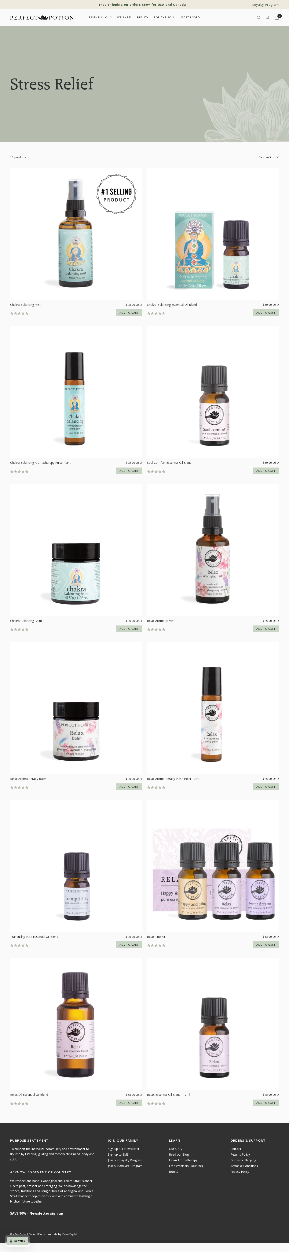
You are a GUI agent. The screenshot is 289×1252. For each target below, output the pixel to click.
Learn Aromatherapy (183, 1160)
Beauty (143, 17)
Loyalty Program (265, 5)
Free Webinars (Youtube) (186, 1166)
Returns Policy (240, 1154)
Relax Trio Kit (156, 937)
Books (173, 1172)
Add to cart (129, 312)
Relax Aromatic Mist (161, 621)
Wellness (124, 17)
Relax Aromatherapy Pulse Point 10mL (173, 779)
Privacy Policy (239, 1172)
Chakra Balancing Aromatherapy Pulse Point (40, 463)
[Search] (259, 17)
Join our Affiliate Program (125, 1166)
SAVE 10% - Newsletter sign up (36, 1213)
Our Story (175, 1149)
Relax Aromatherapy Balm (28, 779)
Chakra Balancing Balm (26, 621)
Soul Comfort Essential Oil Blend (169, 463)
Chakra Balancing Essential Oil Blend (172, 305)
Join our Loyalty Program (125, 1160)
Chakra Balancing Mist (25, 305)
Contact (235, 1149)
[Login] (268, 17)
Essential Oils (100, 17)
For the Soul (165, 17)
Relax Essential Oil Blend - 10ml (168, 1095)
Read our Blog (179, 1154)
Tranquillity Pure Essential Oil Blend (34, 937)
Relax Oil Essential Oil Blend (29, 1095)
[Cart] (277, 18)
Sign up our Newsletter (123, 1149)
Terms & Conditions (244, 1166)
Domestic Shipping (243, 1160)
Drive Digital (69, 1234)
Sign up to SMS (118, 1154)
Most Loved (190, 17)
